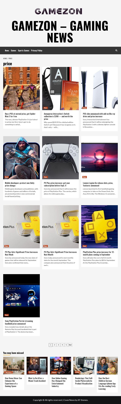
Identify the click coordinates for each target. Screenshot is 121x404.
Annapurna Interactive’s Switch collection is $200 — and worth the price (58, 116)
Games (13, 50)
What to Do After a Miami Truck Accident (37, 379)
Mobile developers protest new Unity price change (19, 184)
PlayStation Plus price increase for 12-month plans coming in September (98, 253)
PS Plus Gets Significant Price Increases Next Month (60, 253)
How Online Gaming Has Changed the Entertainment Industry (59, 382)
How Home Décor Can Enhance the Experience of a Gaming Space (13, 382)
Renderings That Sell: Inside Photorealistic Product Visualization (84, 381)
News (7, 50)
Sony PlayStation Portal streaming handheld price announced (19, 322)
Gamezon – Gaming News (59, 31)
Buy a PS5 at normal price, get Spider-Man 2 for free (20, 115)
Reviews (101, 372)
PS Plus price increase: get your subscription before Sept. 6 (57, 184)
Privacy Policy (36, 50)
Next (70, 344)
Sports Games (23, 50)
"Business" (8, 372)
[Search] (116, 50)
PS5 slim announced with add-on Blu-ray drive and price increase (99, 115)
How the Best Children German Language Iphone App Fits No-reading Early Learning (107, 383)
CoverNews (69, 400)
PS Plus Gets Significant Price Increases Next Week (21, 253)
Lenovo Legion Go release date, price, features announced (98, 184)
